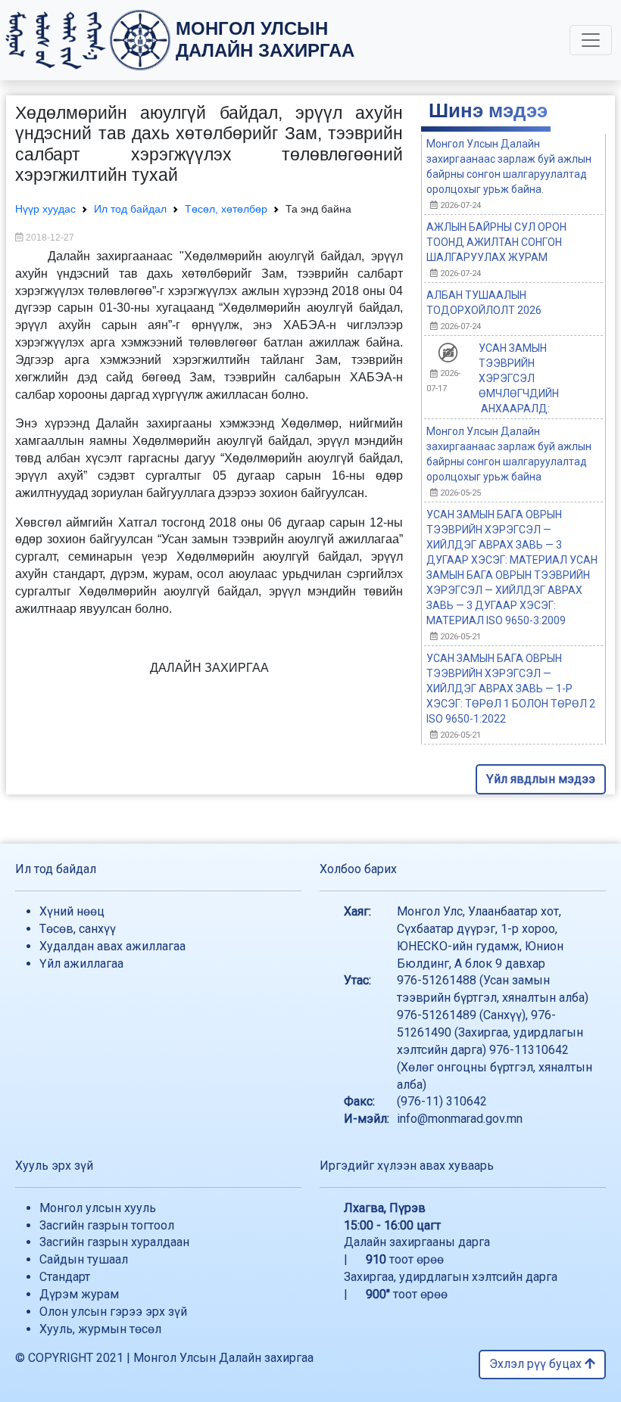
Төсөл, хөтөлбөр (226, 209)
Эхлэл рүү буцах (537, 1364)
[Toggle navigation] (591, 40)
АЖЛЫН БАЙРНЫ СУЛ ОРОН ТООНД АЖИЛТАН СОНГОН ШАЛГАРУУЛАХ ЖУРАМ (496, 242)
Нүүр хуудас (45, 209)
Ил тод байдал (130, 209)
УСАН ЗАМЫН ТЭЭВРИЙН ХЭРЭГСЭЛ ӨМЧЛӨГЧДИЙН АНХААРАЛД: (519, 378)
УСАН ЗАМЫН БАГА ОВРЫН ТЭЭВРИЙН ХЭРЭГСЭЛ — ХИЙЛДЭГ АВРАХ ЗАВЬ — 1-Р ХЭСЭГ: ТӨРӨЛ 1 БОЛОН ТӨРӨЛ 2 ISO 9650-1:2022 (510, 688)
